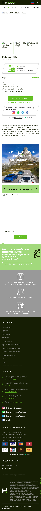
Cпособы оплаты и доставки (11, 348)
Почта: (13, 402)
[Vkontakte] (3, 468)
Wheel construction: (9, 89)
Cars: (4, 82)
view (20, 236)
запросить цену (20, 98)
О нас (4, 362)
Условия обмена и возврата (11, 352)
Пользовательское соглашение (12, 366)
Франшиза (5, 338)
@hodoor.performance (40, 487)
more (20, 175)
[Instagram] (8, 468)
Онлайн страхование (8, 355)
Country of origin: (8, 87)
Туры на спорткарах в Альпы (11, 345)
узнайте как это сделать (17, 264)
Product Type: (7, 91)
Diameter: (5, 84)
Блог (3, 359)
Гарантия (5, 330)
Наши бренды (6, 327)
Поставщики (6, 334)
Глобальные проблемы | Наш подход (20, 102)
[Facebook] (5, 468)
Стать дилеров (7, 341)
